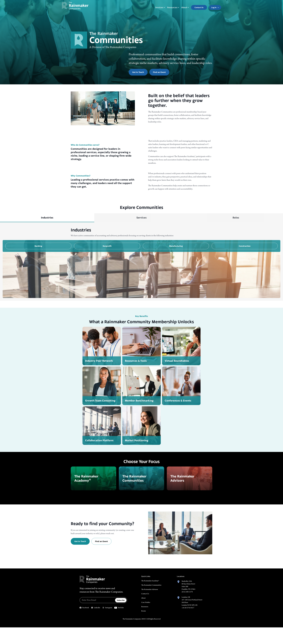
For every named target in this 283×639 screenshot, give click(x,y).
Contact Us (145, 594)
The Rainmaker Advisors (149, 589)
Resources (172, 7)
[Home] (75, 6)
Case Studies (145, 602)
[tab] (47, 217)
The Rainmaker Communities (151, 585)
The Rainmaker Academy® (150, 581)
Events (143, 611)
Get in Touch (138, 72)
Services (159, 7)
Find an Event (159, 72)
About (184, 7)
